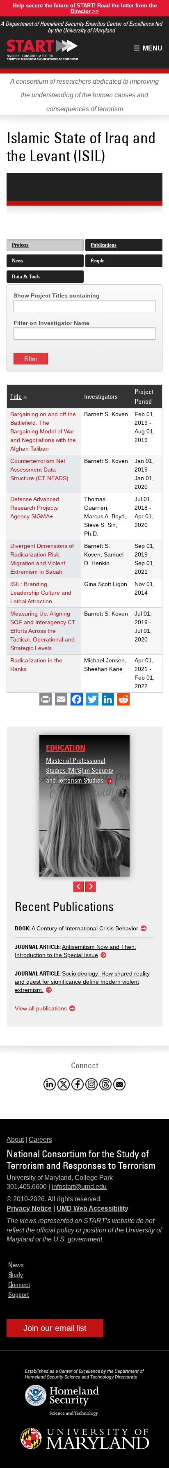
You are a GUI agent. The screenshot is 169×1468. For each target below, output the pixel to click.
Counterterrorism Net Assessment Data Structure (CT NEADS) (39, 469)
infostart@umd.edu (79, 1186)
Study (15, 1275)
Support (18, 1294)
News (17, 260)
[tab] (45, 245)
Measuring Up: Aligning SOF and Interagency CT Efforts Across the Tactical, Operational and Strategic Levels (42, 630)
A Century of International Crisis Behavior (85, 928)
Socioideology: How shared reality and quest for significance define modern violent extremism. (82, 981)
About (15, 1139)
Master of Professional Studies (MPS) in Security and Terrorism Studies (79, 770)
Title (19, 396)
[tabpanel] (84, 488)
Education (65, 748)
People (97, 260)
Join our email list (55, 1328)
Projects (20, 245)
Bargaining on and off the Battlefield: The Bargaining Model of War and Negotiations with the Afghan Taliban (43, 431)
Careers (40, 1139)
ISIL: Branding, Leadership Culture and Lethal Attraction (40, 593)
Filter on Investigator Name (51, 323)
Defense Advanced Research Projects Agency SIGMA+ (34, 508)
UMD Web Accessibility (92, 1208)
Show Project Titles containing (57, 295)
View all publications (41, 1008)
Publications (103, 245)
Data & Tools (26, 276)
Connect (19, 1284)
